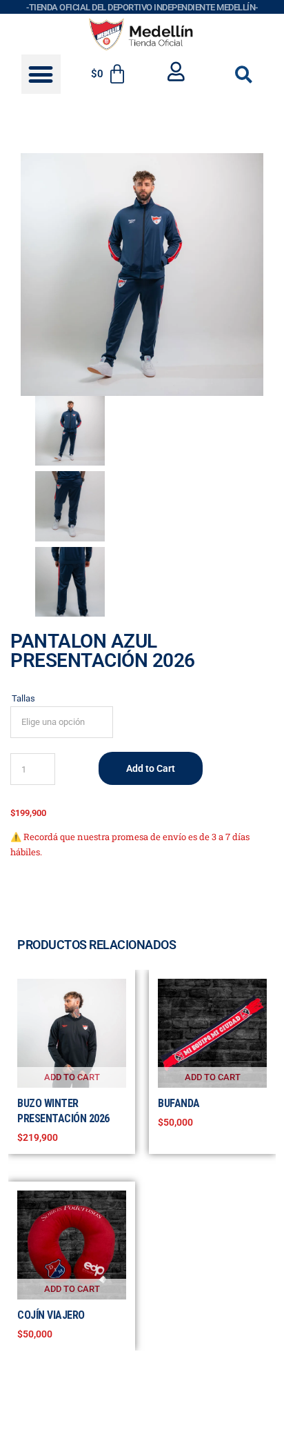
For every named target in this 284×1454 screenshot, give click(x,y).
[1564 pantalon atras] (70, 582)
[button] (41, 74)
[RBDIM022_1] (142, 274)
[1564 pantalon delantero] (70, 506)
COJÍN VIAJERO (51, 1315)
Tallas (23, 698)
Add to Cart (150, 768)
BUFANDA (179, 1103)
